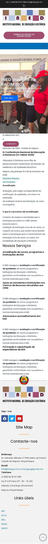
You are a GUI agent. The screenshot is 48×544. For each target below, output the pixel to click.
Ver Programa (9, 182)
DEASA (4, 524)
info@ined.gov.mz (10, 469)
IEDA (3, 520)
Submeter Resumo (11, 178)
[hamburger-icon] (44, 46)
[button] (22, 131)
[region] (24, 94)
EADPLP (4, 528)
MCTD (4, 515)
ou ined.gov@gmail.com (31, 469)
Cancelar (10, 144)
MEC (3, 511)
